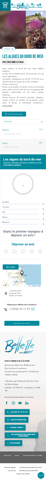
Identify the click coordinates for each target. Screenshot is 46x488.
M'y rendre (10, 267)
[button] (39, 5)
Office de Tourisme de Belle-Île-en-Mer (17, 361)
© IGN (38, 286)
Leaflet (34, 286)
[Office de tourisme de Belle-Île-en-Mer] (19, 344)
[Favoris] (33, 5)
